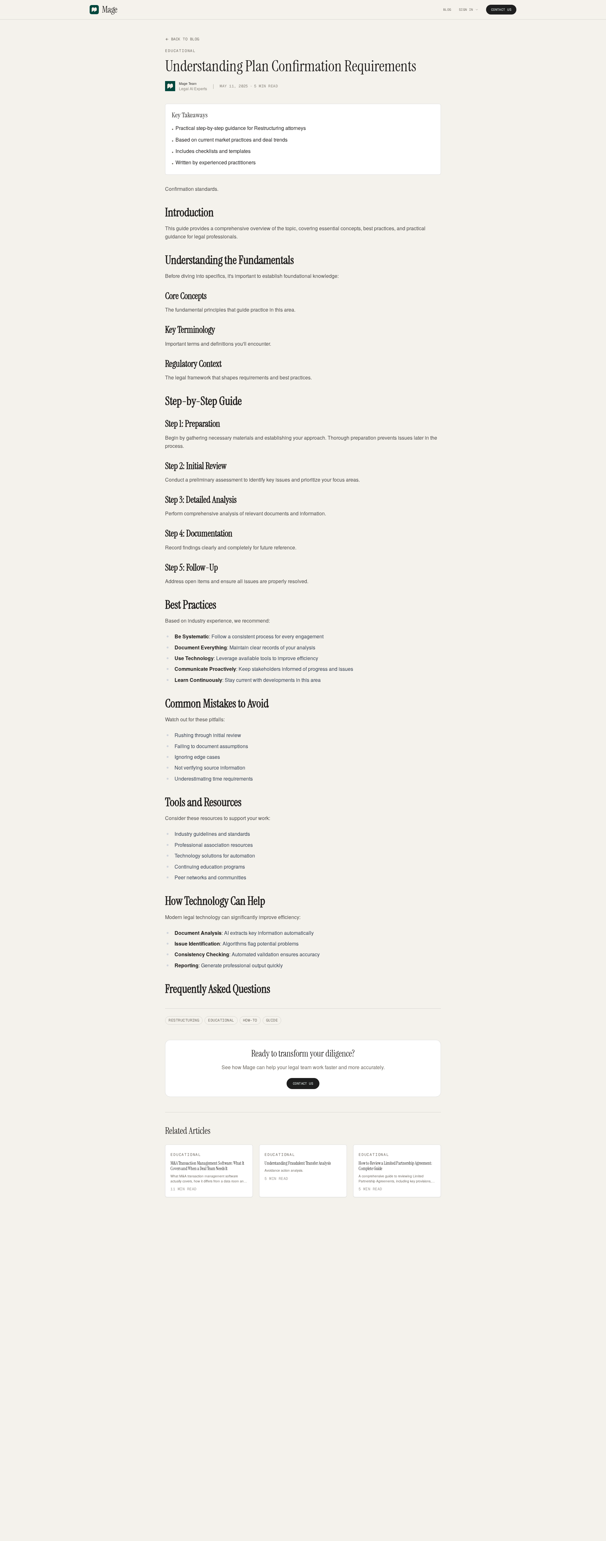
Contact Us (501, 10)
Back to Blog (185, 39)
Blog (447, 10)
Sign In (466, 10)
